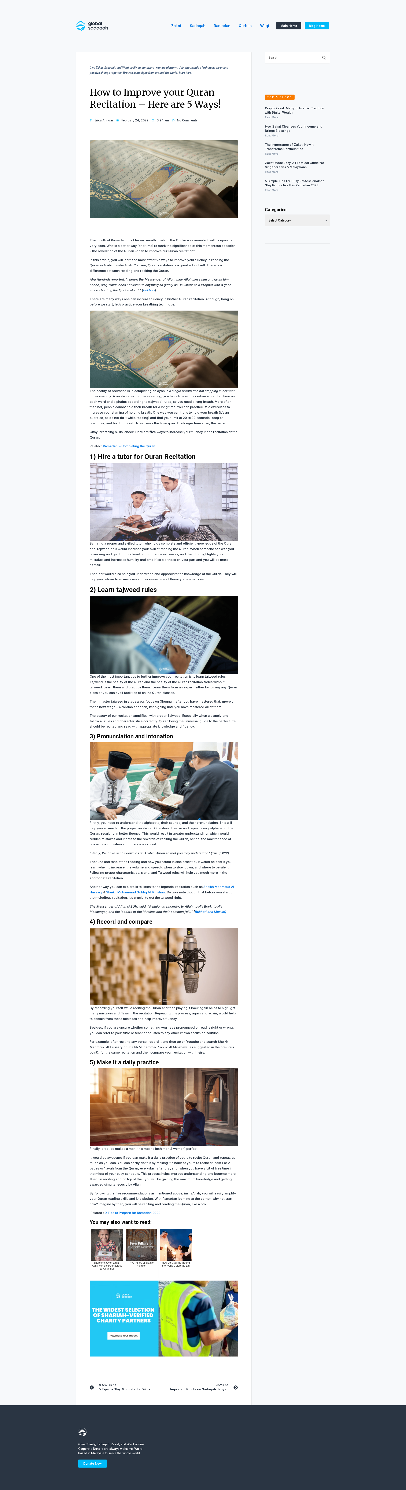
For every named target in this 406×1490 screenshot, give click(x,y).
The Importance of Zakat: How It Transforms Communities (289, 147)
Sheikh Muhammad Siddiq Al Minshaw (135, 892)
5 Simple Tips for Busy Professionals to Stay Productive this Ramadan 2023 (294, 183)
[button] (288, 25)
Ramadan (222, 26)
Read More (271, 117)
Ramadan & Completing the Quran (129, 446)
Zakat (176, 26)
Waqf (264, 26)
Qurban (245, 26)
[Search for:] (297, 59)
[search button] (324, 57)
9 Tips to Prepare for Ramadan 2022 (132, 1213)
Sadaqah (197, 26)
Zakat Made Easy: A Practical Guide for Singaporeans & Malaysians (294, 165)
